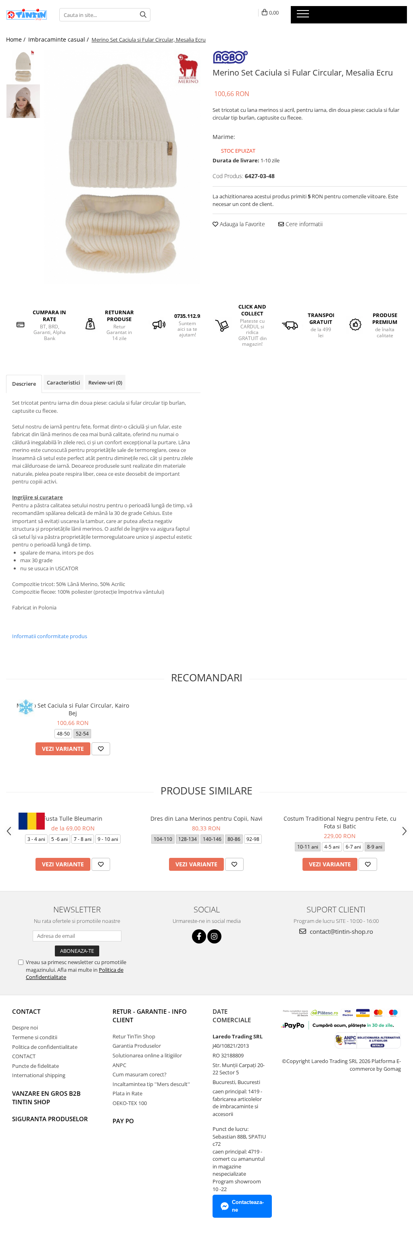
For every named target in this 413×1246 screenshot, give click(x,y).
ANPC (119, 1065)
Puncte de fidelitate (35, 1066)
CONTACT (26, 1011)
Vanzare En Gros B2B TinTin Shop (46, 1097)
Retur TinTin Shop (134, 1036)
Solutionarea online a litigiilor (147, 1055)
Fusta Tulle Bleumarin (72, 818)
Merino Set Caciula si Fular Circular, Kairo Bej (73, 709)
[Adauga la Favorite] (101, 748)
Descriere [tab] (24, 383)
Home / (16, 39)
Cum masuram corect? (140, 1074)
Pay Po (123, 1121)
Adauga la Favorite (241, 224)
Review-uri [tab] (105, 382)
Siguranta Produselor (50, 1119)
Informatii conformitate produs (49, 636)
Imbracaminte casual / (59, 39)
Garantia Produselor (137, 1045)
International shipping (38, 1075)
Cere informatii (303, 224)
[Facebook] (199, 936)
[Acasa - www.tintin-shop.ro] (26, 14)
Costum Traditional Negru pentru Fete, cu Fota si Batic (340, 822)
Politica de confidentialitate (44, 1047)
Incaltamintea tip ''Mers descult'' (151, 1084)
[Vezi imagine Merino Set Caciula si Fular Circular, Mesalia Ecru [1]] (23, 101)
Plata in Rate (127, 1093)
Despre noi (25, 1027)
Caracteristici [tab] (63, 382)
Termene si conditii (34, 1037)
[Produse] (304, 16)
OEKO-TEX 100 (130, 1103)
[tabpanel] (122, 167)
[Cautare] (143, 14)
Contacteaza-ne (248, 1206)
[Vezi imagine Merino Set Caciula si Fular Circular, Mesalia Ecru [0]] (23, 67)
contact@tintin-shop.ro (340, 931)
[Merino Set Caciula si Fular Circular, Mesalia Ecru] (122, 167)
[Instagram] (214, 936)
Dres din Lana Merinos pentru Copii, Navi (206, 818)
